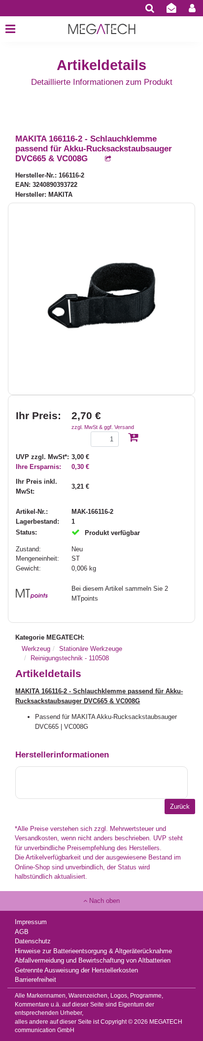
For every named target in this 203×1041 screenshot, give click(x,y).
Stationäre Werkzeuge (90, 648)
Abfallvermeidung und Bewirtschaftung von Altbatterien (92, 960)
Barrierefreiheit (35, 979)
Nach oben (103, 900)
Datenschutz (33, 941)
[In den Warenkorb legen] (133, 438)
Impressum (31, 922)
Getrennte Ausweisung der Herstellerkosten (76, 970)
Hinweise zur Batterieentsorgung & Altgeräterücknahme (93, 951)
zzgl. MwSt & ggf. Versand (102, 427)
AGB (22, 931)
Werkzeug (36, 648)
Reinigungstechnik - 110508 (70, 658)
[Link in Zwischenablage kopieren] (103, 159)
